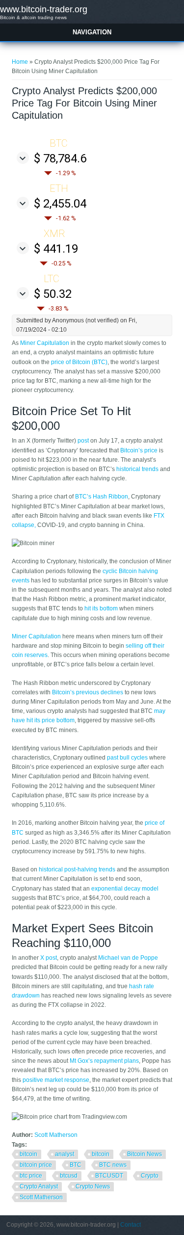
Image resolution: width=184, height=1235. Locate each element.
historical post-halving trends (77, 869)
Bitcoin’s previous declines (87, 692)
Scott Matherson (56, 1134)
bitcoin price (36, 1164)
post (83, 440)
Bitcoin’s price (139, 450)
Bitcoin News (144, 1154)
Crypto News (93, 1186)
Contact (130, 1224)
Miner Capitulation (44, 343)
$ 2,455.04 (60, 203)
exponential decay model (124, 888)
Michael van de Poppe (128, 957)
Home (20, 61)
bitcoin (28, 1154)
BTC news (113, 1164)
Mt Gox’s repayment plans (104, 1060)
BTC (75, 1164)
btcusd (69, 1175)
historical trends (136, 469)
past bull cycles (127, 757)
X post (48, 957)
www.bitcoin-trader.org (43, 9)
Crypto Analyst (39, 1186)
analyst (64, 1154)
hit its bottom (101, 608)
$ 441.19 (56, 249)
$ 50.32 (53, 294)
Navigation (92, 32)
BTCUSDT (109, 1175)
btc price (31, 1175)
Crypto (149, 1175)
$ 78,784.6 (60, 158)
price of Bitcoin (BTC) (79, 362)
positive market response (56, 1080)
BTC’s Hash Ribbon (101, 496)
